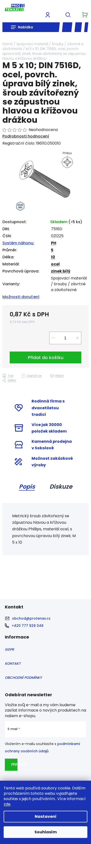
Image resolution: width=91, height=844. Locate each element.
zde (7, 804)
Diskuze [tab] (61, 487)
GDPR (9, 649)
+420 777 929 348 (27, 625)
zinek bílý (60, 271)
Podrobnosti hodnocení (25, 136)
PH (53, 243)
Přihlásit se (14, 766)
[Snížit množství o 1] (53, 338)
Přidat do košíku (45, 357)
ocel (55, 264)
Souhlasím (45, 832)
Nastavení (46, 816)
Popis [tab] (27, 487)
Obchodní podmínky (23, 677)
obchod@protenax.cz (31, 618)
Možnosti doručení (20, 297)
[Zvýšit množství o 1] (77, 338)
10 (53, 257)
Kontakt (13, 663)
